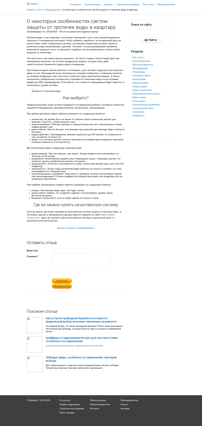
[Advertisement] (187, 51)
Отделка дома (140, 86)
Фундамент (138, 115)
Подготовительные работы (146, 93)
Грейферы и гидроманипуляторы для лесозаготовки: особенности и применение (82, 339)
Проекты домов (98, 400)
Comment (33, 256)
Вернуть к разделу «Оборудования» (76, 228)
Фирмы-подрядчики (69, 404)
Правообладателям (100, 404)
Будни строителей (142, 90)
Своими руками (92, 4)
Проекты (108, 4)
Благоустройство (141, 61)
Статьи (124, 404)
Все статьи (148, 4)
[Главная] (32, 3)
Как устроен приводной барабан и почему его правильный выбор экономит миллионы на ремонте (81, 320)
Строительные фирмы (128, 4)
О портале (75, 4)
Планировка (139, 72)
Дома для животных (143, 64)
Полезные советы (142, 75)
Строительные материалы (146, 104)
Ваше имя (32, 250)
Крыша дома (139, 79)
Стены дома (139, 101)
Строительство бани (143, 108)
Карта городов (66, 412)
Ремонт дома (139, 97)
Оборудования (140, 68)
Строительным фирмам (71, 408)
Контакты (94, 408)
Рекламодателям (166, 4)
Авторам (125, 408)
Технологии (139, 112)
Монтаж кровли (140, 83)
